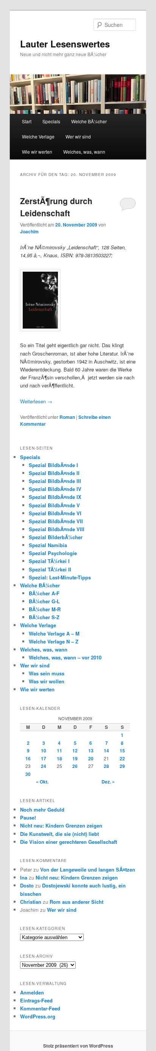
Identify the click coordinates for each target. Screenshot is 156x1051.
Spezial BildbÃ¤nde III (55, 481)
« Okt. (42, 781)
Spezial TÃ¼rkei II (50, 569)
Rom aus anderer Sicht (76, 901)
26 (75, 766)
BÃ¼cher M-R (45, 609)
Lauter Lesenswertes (65, 43)
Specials (51, 121)
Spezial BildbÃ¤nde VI (55, 513)
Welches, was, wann (84, 151)
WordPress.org (37, 1016)
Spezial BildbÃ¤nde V (54, 505)
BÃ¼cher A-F (44, 593)
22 (122, 758)
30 (28, 774)
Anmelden (32, 992)
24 (43, 766)
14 (106, 750)
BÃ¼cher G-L (44, 601)
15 (122, 750)
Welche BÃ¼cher (89, 121)
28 (106, 766)
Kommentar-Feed (40, 1008)
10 (43, 750)
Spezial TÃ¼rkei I (49, 561)
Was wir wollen (46, 681)
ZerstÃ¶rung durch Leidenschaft (56, 207)
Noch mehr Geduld (42, 809)
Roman (67, 417)
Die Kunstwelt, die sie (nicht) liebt (59, 833)
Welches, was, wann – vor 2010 (65, 657)
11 (59, 750)
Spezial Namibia (48, 545)
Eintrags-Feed (36, 1000)
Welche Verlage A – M (54, 633)
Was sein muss (46, 673)
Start (26, 121)
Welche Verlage (38, 136)
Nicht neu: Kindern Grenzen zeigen (61, 825)
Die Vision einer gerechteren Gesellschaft (68, 841)
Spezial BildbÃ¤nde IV (55, 488)
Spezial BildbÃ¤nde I (53, 465)
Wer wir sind (78, 136)
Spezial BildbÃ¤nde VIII (56, 529)
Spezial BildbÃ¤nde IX (55, 496)
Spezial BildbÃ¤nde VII (56, 521)
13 (91, 750)
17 (43, 758)
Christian (30, 901)
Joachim (29, 231)
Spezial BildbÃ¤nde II (54, 473)
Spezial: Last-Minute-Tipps (60, 577)
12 (75, 750)
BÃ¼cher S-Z (44, 617)
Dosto (27, 885)
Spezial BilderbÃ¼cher (56, 537)
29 (122, 766)
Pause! (28, 817)
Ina (23, 877)
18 (59, 758)
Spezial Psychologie (53, 553)
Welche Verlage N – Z (53, 641)
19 (75, 758)
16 (28, 758)
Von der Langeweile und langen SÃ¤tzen (87, 869)
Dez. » (108, 781)
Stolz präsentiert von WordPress (78, 1045)
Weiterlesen (36, 401)
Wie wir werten (37, 151)
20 (91, 758)
